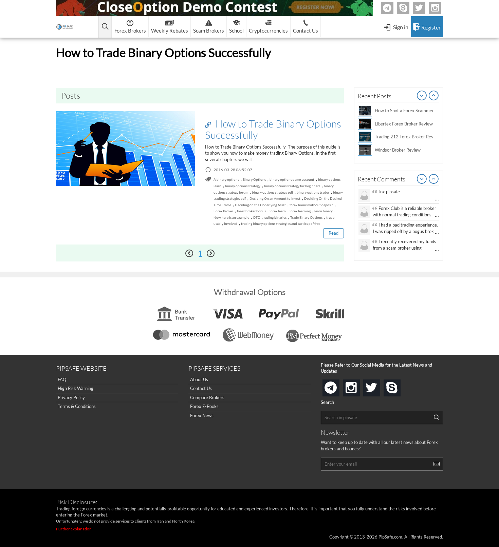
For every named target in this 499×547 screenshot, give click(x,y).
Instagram (440, 8)
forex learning (300, 211)
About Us (199, 379)
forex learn (278, 211)
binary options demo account (292, 179)
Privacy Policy (71, 397)
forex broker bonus (251, 211)
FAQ (62, 379)
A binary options (226, 179)
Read (333, 233)
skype (399, 386)
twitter (424, 8)
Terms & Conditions (77, 406)
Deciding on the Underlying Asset (260, 205)
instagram (358, 386)
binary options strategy (242, 186)
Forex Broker (223, 211)
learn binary (323, 211)
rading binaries (275, 217)
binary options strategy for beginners (292, 186)
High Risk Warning (75, 388)
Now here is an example (231, 217)
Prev (422, 96)
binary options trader (313, 192)
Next (433, 96)
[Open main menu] (105, 27)
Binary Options (254, 179)
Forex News (202, 415)
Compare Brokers (207, 397)
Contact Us (201, 388)
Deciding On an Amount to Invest (275, 198)
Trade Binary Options (306, 217)
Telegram (392, 9)
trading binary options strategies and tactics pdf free (280, 223)
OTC (256, 217)
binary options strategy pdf (272, 192)
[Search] (436, 417)
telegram (338, 387)
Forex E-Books (204, 406)
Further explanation (74, 528)
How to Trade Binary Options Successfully (273, 129)
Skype (408, 8)
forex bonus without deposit (311, 205)
